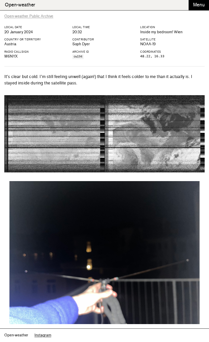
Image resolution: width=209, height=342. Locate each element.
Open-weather (20, 5)
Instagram (42, 335)
